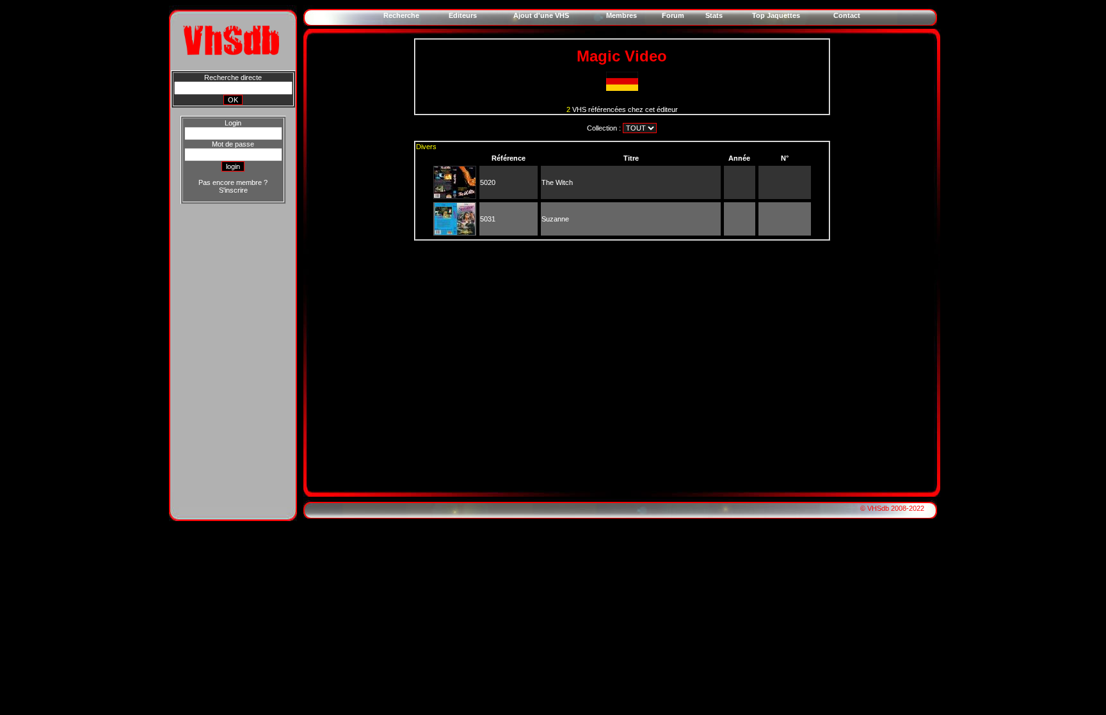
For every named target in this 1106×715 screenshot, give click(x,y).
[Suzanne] (455, 232)
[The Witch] (455, 196)
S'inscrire (233, 190)
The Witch (557, 182)
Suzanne (555, 219)
